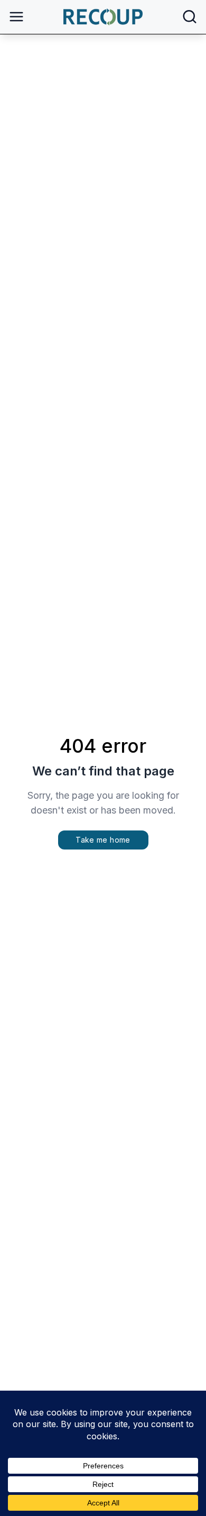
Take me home (103, 839)
